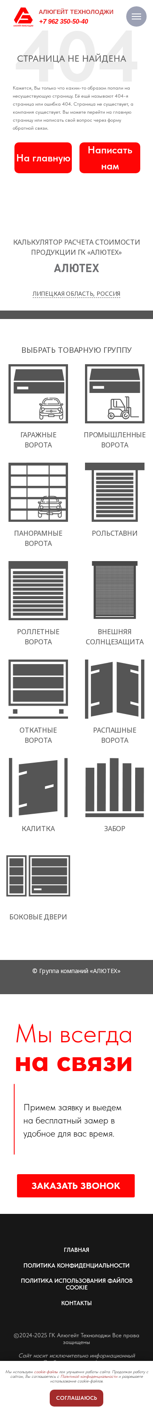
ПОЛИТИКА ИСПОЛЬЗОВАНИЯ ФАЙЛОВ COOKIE (77, 1284)
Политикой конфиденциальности (88, 1376)
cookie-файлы (46, 1371)
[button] (109, 157)
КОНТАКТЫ (76, 1303)
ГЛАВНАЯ (76, 1249)
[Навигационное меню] (136, 16)
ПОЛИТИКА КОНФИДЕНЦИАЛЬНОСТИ (76, 1265)
